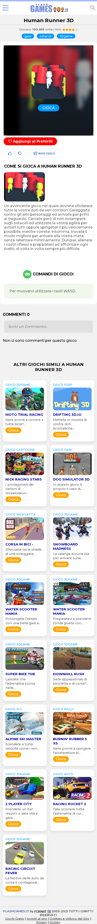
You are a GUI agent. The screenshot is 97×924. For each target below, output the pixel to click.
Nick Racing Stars (23, 479)
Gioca (13, 430)
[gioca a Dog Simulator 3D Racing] (72, 475)
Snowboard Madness (65, 546)
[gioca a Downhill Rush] (72, 670)
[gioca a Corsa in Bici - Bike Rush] (24, 540)
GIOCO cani (62, 449)
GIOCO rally (63, 709)
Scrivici (55, 922)
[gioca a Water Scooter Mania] (24, 605)
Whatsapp (36, 173)
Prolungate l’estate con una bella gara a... (23, 621)
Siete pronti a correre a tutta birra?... (24, 422)
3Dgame (66, 36)
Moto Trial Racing (24, 414)
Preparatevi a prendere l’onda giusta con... (72, 621)
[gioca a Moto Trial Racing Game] (24, 410)
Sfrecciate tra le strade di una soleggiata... (23, 551)
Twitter (33, 163)
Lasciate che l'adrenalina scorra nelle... (20, 683)
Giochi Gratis (14, 918)
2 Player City (18, 804)
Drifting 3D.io (67, 414)
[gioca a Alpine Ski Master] (24, 734)
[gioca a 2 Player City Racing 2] (24, 799)
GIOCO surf (62, 384)
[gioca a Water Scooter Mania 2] (72, 605)
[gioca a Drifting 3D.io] (72, 410)
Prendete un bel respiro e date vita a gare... (21, 813)
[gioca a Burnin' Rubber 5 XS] (72, 734)
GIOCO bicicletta (20, 514)
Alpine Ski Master (23, 739)
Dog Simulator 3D (71, 479)
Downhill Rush (68, 674)
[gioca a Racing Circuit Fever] (24, 864)
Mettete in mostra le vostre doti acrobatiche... (70, 424)
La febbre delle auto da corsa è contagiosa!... (24, 880)
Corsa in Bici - (19, 544)
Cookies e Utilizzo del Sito (69, 918)
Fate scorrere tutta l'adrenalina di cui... (68, 811)
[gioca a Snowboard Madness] (72, 540)
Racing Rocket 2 (69, 804)
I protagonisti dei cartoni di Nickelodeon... (19, 489)
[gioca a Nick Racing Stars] (24, 475)
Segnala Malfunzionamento (39, 185)
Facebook (35, 154)
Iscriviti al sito (37, 918)
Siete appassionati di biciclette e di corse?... (70, 681)
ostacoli (45, 36)
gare (27, 36)
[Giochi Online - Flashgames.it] (49, 12)
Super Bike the (20, 674)
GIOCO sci (13, 709)
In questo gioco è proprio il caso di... (68, 487)
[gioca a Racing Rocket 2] (72, 799)
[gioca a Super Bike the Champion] (24, 670)
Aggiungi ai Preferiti (32, 141)
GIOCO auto (63, 774)
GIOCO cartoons (20, 449)
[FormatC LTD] (43, 911)
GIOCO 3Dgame (17, 384)
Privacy (41, 922)
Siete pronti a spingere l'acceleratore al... (72, 750)
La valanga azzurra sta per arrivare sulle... (71, 556)
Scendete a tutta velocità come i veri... (22, 746)
